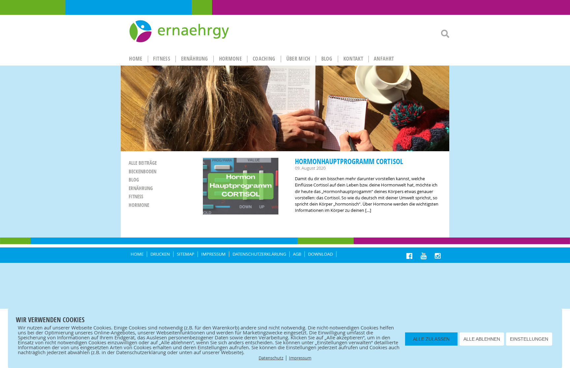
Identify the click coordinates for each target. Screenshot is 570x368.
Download (320, 254)
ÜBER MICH (298, 58)
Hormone (139, 205)
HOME (135, 58)
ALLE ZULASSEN (431, 339)
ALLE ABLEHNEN (481, 339)
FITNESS (161, 58)
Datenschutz (271, 358)
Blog (326, 58)
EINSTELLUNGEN (529, 339)
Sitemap (185, 254)
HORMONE (230, 58)
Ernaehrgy (180, 31)
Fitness (136, 196)
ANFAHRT (384, 58)
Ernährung (141, 188)
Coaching (264, 58)
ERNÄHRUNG (194, 58)
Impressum (300, 358)
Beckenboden (142, 171)
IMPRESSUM (213, 254)
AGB (297, 254)
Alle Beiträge (143, 162)
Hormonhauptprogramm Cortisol (349, 161)
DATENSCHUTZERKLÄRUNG (259, 254)
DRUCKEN (160, 254)
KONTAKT (353, 58)
